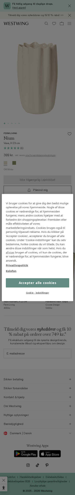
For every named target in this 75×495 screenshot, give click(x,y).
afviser (10, 252)
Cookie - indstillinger (37, 292)
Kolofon (11, 271)
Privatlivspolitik (17, 265)
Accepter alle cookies (37, 283)
